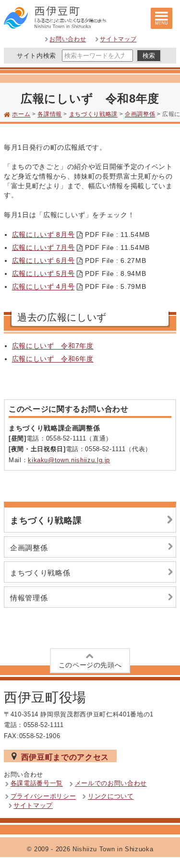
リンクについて (111, 796)
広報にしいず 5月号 (43, 273)
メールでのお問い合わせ (111, 783)
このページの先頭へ (90, 665)
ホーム (21, 114)
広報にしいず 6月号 (43, 260)
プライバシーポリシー (43, 796)
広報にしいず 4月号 (43, 287)
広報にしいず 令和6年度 (53, 359)
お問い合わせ (67, 39)
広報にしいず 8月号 (43, 234)
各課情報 (49, 114)
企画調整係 (140, 114)
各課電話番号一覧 (37, 783)
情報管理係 (29, 598)
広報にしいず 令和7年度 (53, 346)
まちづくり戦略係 (40, 573)
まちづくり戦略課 (93, 114)
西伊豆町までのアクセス (65, 757)
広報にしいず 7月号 (43, 247)
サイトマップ (118, 39)
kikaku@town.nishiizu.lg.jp (69, 460)
